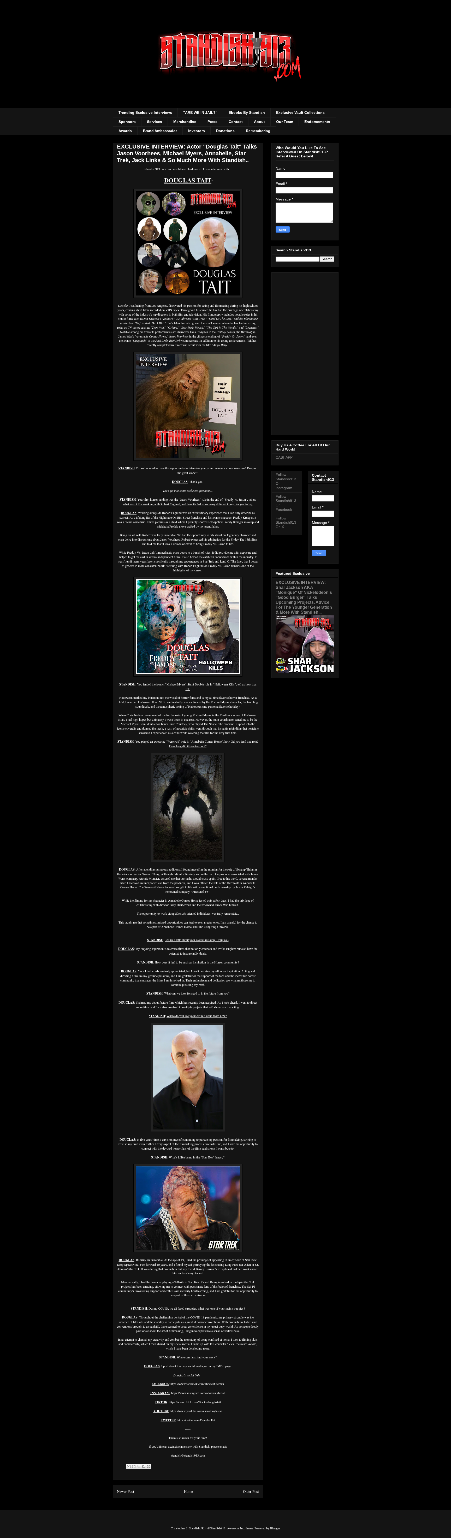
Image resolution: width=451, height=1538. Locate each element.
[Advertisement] (305, 352)
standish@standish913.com (188, 1455)
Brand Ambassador (160, 131)
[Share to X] (138, 1466)
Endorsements (317, 122)
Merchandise (184, 122)
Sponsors (127, 122)
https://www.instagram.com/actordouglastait (198, 1393)
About (259, 122)
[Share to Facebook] (143, 1466)
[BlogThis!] (133, 1466)
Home (188, 1491)
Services (154, 122)
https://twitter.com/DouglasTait (196, 1420)
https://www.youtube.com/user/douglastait (196, 1411)
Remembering (258, 131)
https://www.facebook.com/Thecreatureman (197, 1384)
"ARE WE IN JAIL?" (200, 112)
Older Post (251, 1491)
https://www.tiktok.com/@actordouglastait (195, 1402)
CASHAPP (284, 457)
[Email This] (128, 1466)
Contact (236, 122)
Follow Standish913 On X (286, 522)
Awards (125, 131)
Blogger (275, 1528)
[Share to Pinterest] (148, 1466)
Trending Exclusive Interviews (145, 112)
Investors (196, 131)
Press (212, 122)
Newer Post (125, 1491)
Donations (225, 131)
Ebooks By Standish (247, 112)
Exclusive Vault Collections (300, 112)
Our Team (284, 122)
